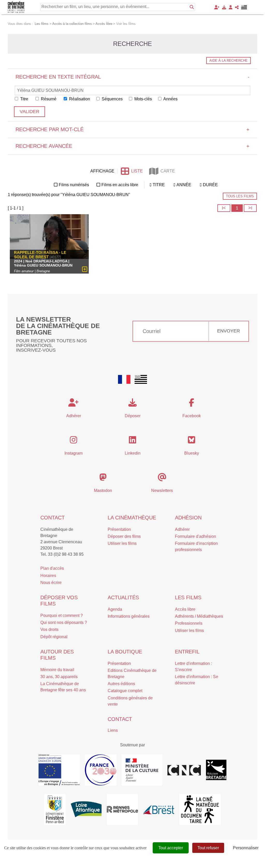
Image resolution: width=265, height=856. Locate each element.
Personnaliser (246, 848)
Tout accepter (170, 848)
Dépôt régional (54, 637)
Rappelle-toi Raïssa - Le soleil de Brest (40, 254)
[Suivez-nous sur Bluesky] (191, 441)
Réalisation (79, 99)
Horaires (48, 575)
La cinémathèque (132, 517)
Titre (23, 99)
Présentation (119, 529)
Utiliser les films (122, 543)
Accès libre (185, 609)
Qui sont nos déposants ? (63, 622)
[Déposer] (224, 7)
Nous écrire (51, 582)
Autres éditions (121, 683)
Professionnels (188, 623)
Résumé (48, 99)
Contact (52, 517)
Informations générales (129, 616)
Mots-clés (142, 99)
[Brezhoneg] (244, 7)
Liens (113, 730)
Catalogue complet (125, 690)
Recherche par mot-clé (132, 129)
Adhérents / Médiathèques (199, 616)
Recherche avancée (132, 146)
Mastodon (103, 490)
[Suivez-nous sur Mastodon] (103, 479)
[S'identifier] (230, 7)
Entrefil (187, 652)
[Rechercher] (192, 7)
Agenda (115, 609)
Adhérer (182, 529)
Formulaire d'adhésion (195, 536)
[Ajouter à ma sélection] (84, 269)
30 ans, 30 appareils (59, 676)
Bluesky (191, 453)
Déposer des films (124, 536)
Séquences (112, 99)
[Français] (124, 379)
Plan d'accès (52, 568)
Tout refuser (208, 848)
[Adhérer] (217, 7)
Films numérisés (74, 185)
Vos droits (49, 629)
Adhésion (188, 517)
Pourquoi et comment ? (61, 615)
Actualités (123, 597)
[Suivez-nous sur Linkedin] (132, 441)
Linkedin (133, 453)
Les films (188, 597)
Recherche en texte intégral (132, 77)
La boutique (125, 652)
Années (170, 99)
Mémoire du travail (57, 669)
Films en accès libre (119, 185)
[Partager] (237, 7)
